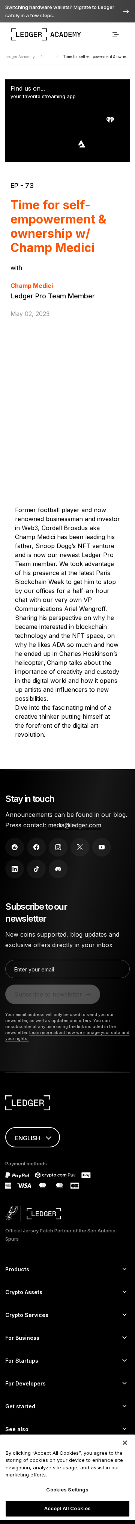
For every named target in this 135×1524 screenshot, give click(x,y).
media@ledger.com (74, 825)
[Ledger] (67, 1103)
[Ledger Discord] (58, 869)
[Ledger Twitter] (79, 847)
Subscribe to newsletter (48, 994)
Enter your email (34, 969)
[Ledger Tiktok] (36, 869)
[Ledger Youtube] (101, 847)
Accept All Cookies (67, 1508)
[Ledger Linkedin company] (14, 869)
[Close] (125, 1443)
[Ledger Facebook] (36, 847)
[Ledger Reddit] (14, 847)
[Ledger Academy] (46, 34)
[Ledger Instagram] (58, 847)
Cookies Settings (67, 1490)
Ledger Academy (20, 56)
